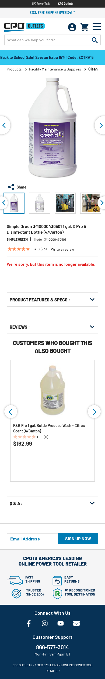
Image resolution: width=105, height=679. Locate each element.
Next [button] (94, 411)
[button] (14, 203)
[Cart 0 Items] (84, 27)
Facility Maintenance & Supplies (55, 69)
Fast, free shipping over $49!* (52, 12)
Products (14, 69)
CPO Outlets (65, 3)
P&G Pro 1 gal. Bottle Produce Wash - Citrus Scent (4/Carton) (49, 428)
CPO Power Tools (41, 3)
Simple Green (17, 239)
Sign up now (78, 538)
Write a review (62, 249)
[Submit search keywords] (94, 40)
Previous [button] (11, 411)
